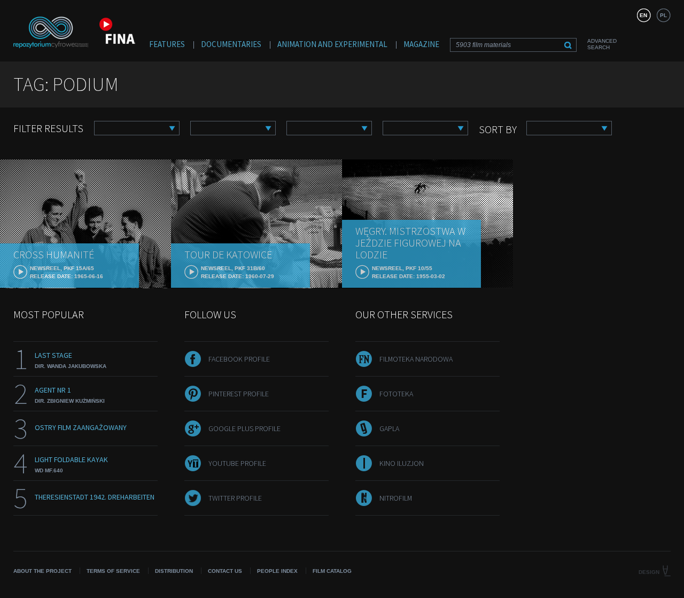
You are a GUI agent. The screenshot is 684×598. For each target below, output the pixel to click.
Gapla (389, 428)
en (643, 15)
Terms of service (113, 571)
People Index (277, 571)
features (167, 44)
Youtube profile (237, 463)
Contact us (225, 571)
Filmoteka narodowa (416, 359)
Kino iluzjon (401, 463)
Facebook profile (239, 359)
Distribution (174, 571)
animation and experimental (332, 44)
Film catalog (332, 571)
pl (663, 15)
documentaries (231, 44)
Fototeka (396, 393)
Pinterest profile (238, 393)
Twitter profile (235, 498)
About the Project (42, 571)
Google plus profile (244, 428)
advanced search (602, 44)
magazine (421, 44)
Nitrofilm (395, 498)
